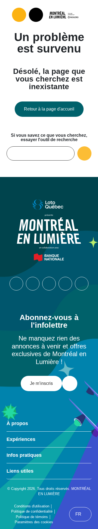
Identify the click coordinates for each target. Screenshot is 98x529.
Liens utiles (20, 471)
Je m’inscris (41, 383)
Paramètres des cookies (34, 522)
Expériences (21, 439)
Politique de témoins (32, 517)
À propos (17, 423)
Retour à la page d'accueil (49, 109)
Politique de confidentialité (32, 511)
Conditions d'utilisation (31, 506)
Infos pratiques (24, 455)
